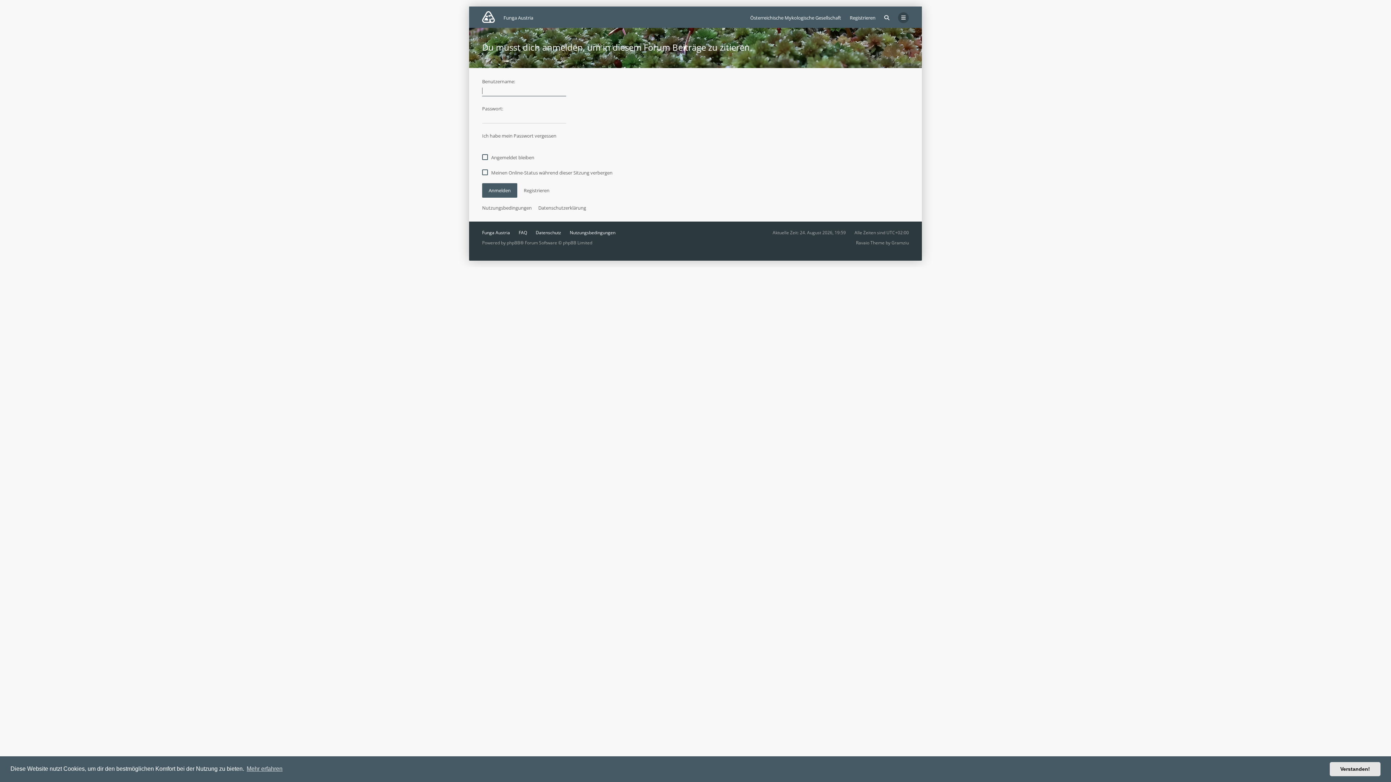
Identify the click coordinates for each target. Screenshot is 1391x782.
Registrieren (863, 17)
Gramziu (900, 243)
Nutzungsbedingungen (507, 208)
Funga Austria (496, 233)
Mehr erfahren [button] (265, 769)
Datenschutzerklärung (562, 208)
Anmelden (500, 190)
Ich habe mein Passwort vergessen (519, 136)
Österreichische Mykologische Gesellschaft (795, 17)
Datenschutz (548, 233)
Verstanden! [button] (1355, 769)
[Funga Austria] (488, 17)
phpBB (513, 243)
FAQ (523, 233)
